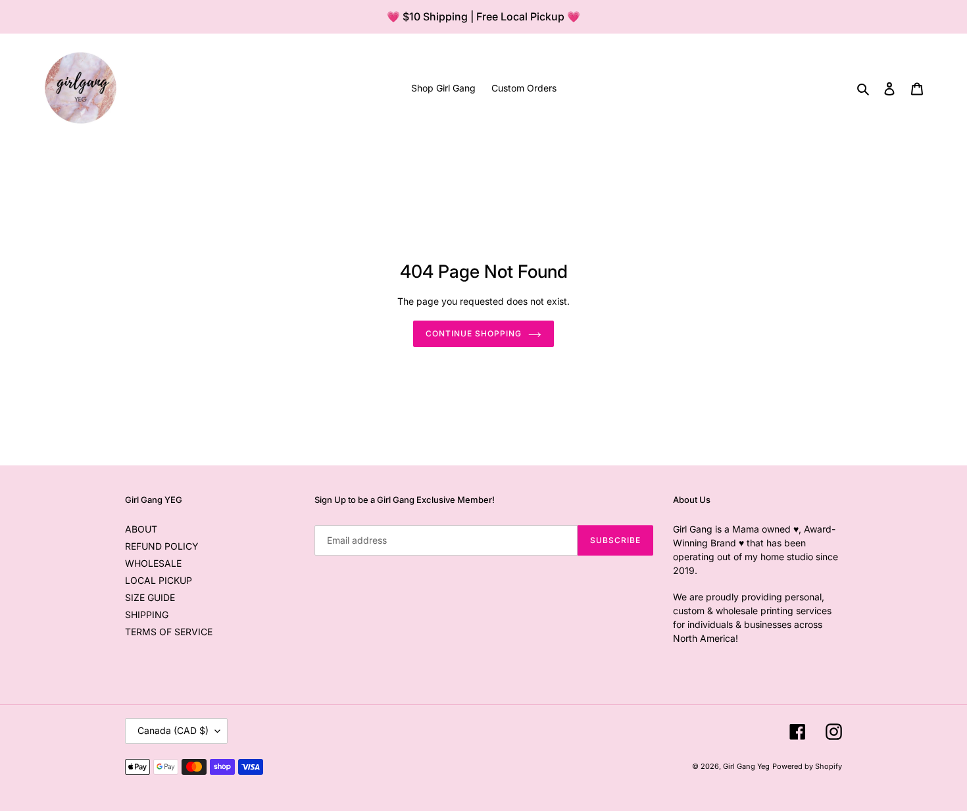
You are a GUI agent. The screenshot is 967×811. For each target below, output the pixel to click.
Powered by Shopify (807, 766)
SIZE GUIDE (150, 597)
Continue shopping (473, 333)
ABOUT (141, 529)
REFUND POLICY (162, 546)
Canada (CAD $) (173, 730)
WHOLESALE (153, 563)
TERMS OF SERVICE (168, 631)
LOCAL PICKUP (158, 580)
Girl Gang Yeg (746, 766)
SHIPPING (146, 614)
